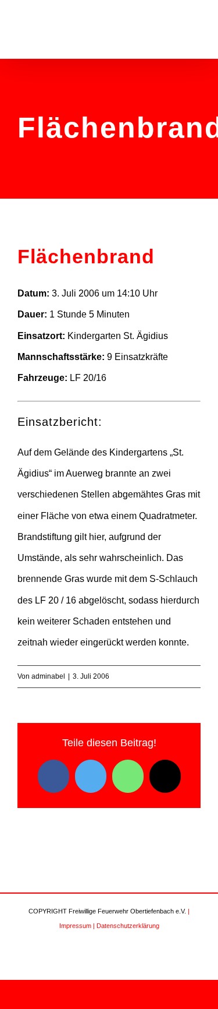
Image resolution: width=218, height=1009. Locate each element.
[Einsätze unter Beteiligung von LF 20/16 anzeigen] (112, 378)
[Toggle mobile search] (175, 31)
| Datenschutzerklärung (126, 925)
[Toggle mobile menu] (196, 31)
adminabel (48, 676)
